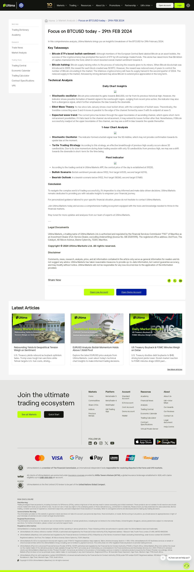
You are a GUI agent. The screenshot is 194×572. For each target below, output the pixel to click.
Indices (91, 409)
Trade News (17, 47)
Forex (91, 396)
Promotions (114, 5)
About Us (100, 5)
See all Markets (29, 414)
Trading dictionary (20, 30)
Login (179, 5)
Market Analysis (19, 52)
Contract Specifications (23, 80)
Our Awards (168, 407)
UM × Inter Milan (168, 402)
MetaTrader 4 (111, 401)
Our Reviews (169, 411)
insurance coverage (76, 475)
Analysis (144, 405)
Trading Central (19, 65)
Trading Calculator (20, 75)
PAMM (124, 416)
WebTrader (110, 405)
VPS (14, 85)
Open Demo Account (131, 292)
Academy (16, 35)
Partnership (130, 5)
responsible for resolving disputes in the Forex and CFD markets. (134, 468)
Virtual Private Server (149, 429)
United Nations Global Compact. (92, 484)
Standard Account (126, 397)
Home (52, 20)
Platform (110, 392)
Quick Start (54, 414)
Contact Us (168, 416)
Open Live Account (99, 292)
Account (126, 392)
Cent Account (128, 407)
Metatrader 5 (111, 396)
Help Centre (169, 427)
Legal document (168, 421)
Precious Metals (92, 414)
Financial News (147, 401)
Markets (61, 5)
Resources (86, 5)
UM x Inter (145, 5)
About (167, 392)
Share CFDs (93, 405)
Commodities (94, 401)
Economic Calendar (21, 70)
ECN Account (127, 403)
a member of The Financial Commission (59, 468)
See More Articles (174, 369)
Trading (72, 5)
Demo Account (128, 411)
